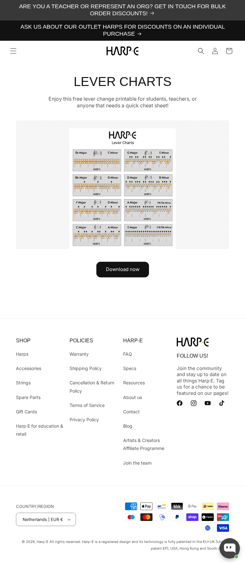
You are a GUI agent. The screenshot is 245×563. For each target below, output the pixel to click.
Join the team (137, 463)
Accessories (28, 368)
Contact (131, 411)
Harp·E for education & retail (39, 430)
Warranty (79, 354)
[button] (13, 51)
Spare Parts (28, 397)
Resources (134, 382)
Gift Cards (26, 411)
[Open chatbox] (229, 548)
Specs (129, 368)
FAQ (127, 354)
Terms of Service (87, 405)
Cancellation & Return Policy (92, 386)
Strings (23, 382)
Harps (22, 354)
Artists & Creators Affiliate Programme (143, 444)
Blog (127, 426)
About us (132, 397)
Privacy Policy (84, 419)
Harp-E (42, 541)
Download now (122, 269)
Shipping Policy (86, 368)
